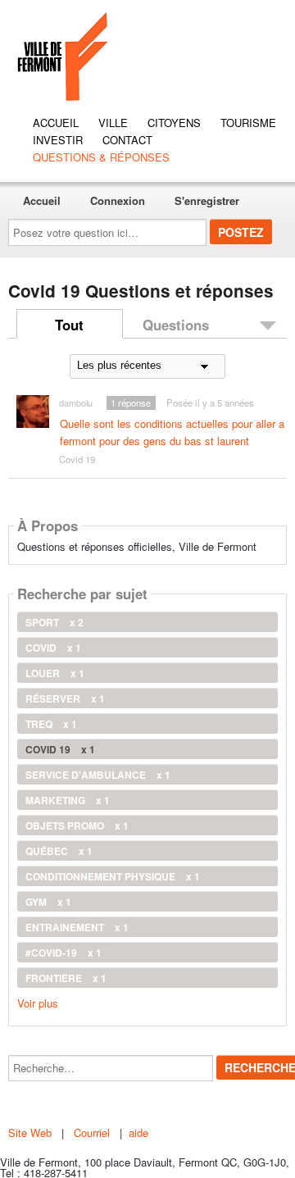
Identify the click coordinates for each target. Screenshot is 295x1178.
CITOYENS (174, 122)
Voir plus (37, 1002)
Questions (176, 324)
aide (138, 1132)
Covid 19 (77, 459)
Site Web (31, 1132)
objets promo (77, 825)
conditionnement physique (112, 876)
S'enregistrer (207, 200)
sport (54, 622)
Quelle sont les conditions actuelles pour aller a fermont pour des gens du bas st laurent (172, 432)
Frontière (66, 978)
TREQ (51, 723)
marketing (67, 800)
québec (59, 851)
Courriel (91, 1132)
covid (53, 647)
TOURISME (248, 122)
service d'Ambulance (97, 774)
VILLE (113, 122)
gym (48, 901)
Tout (69, 324)
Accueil (42, 200)
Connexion (117, 200)
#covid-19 (63, 952)
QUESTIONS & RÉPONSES (101, 157)
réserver (65, 698)
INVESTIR (58, 140)
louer (54, 673)
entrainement (77, 927)
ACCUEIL (56, 122)
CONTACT (127, 140)
